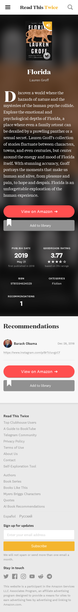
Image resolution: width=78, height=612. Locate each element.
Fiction (57, 283)
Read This (39, 7)
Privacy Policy (14, 441)
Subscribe (39, 546)
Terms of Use (13, 447)
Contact (9, 460)
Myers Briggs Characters (22, 494)
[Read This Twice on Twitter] (6, 576)
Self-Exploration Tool (19, 466)
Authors (9, 475)
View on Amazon (39, 211)
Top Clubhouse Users (19, 422)
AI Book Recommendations (24, 506)
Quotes (9, 500)
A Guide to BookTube (19, 428)
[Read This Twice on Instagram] (23, 576)
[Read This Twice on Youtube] (32, 576)
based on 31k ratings (57, 265)
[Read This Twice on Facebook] (14, 576)
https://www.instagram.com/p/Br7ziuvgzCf (31, 352)
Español (9, 516)
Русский (25, 516)
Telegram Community (20, 435)
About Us (10, 454)
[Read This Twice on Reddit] (40, 576)
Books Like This (15, 487)
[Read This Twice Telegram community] (49, 576)
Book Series (12, 481)
